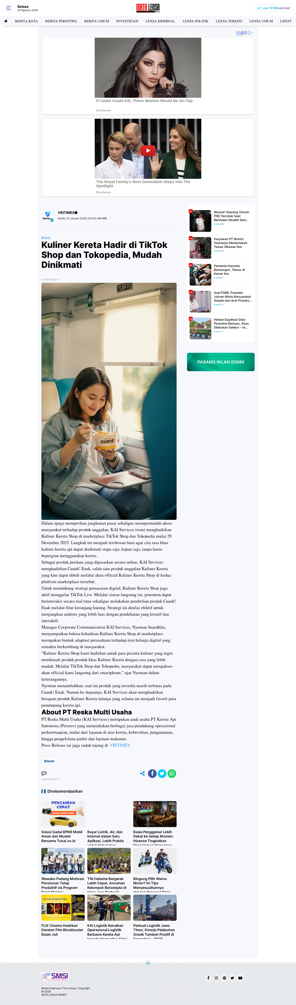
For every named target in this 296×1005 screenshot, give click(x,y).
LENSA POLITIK (195, 21)
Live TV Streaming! (276, 8)
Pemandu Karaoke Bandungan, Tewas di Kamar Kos (229, 269)
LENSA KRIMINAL (160, 21)
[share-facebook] (152, 773)
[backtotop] (148, 964)
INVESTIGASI (127, 21)
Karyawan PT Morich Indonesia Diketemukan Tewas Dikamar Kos (230, 243)
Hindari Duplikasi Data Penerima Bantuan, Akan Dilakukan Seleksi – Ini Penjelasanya (231, 324)
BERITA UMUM (96, 21)
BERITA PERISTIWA (61, 21)
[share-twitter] (162, 773)
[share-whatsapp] (172, 773)
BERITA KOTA (26, 21)
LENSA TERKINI (229, 21)
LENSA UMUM (261, 21)
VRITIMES (120, 745)
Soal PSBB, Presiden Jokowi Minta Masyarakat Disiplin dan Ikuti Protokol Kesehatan (232, 297)
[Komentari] (44, 773)
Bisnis (46, 238)
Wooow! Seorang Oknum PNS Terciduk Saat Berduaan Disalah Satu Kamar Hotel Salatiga (231, 216)
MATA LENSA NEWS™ (54, 994)
